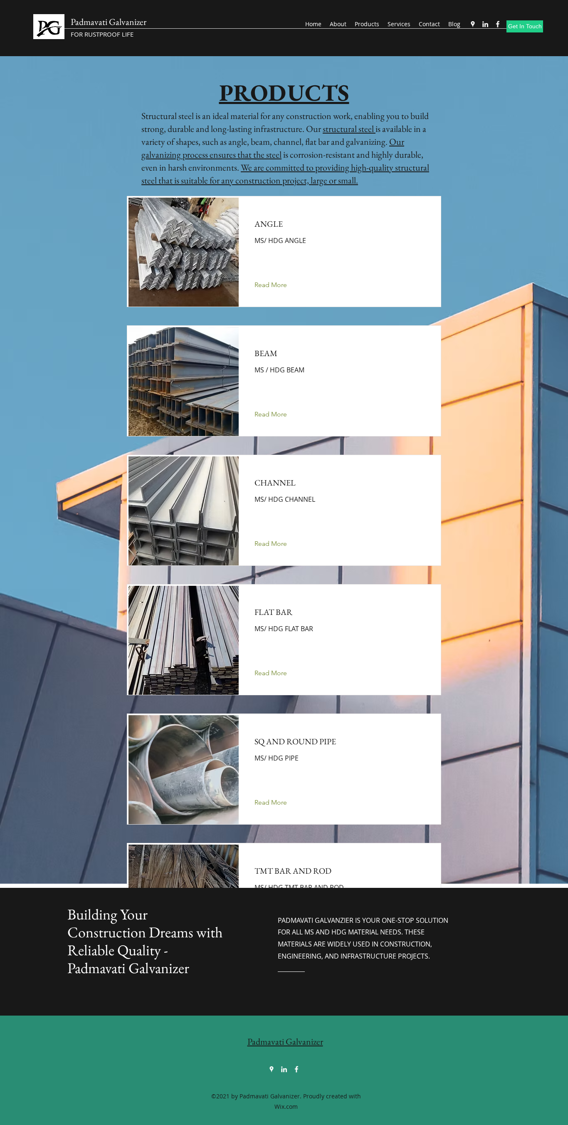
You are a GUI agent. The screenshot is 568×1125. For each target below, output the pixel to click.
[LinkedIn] (485, 24)
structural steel (349, 129)
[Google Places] (473, 24)
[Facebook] (498, 24)
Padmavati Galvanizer (108, 22)
